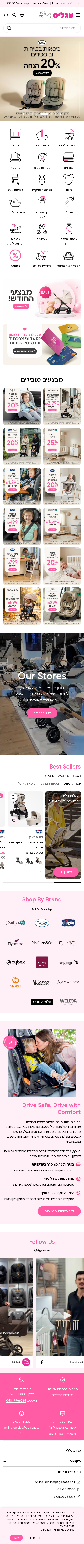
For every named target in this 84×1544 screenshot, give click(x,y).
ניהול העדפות (35, 1537)
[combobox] (42, 28)
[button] (55, 114)
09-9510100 (17, 1394)
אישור (16, 1538)
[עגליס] (42, 299)
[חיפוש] (9, 28)
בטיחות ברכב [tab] (49, 783)
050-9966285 (16, 1401)
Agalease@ (42, 1250)
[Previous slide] (60, 114)
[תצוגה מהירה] (14, 797)
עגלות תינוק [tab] (72, 783)
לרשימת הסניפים (62, 1395)
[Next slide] (23, 114)
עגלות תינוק (36, 837)
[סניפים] (22, 15)
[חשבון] (13, 15)
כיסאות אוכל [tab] (26, 783)
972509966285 (64, 1497)
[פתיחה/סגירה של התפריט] (78, 15)
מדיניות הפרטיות (50, 1529)
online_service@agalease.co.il (55, 1482)
